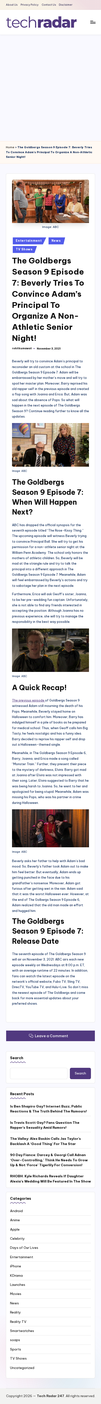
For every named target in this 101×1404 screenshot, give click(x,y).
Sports (15, 1349)
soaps (15, 1340)
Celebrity (17, 1238)
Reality (15, 1312)
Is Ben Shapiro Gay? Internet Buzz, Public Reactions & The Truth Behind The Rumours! (48, 1108)
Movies (15, 1294)
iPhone (15, 1266)
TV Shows (24, 249)
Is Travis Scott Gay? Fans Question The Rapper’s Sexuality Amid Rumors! (44, 1125)
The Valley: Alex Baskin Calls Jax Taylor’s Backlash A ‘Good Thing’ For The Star (45, 1141)
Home (10, 147)
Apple (15, 1229)
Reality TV (18, 1321)
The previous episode (28, 700)
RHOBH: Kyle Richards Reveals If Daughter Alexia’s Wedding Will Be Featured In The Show (50, 1178)
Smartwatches (22, 1331)
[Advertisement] (50, 88)
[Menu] (92, 22)
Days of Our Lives (24, 1247)
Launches (17, 1284)
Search (16, 1058)
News (56, 240)
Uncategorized (22, 1368)
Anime (15, 1220)
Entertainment (29, 240)
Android (16, 1211)
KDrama (16, 1275)
